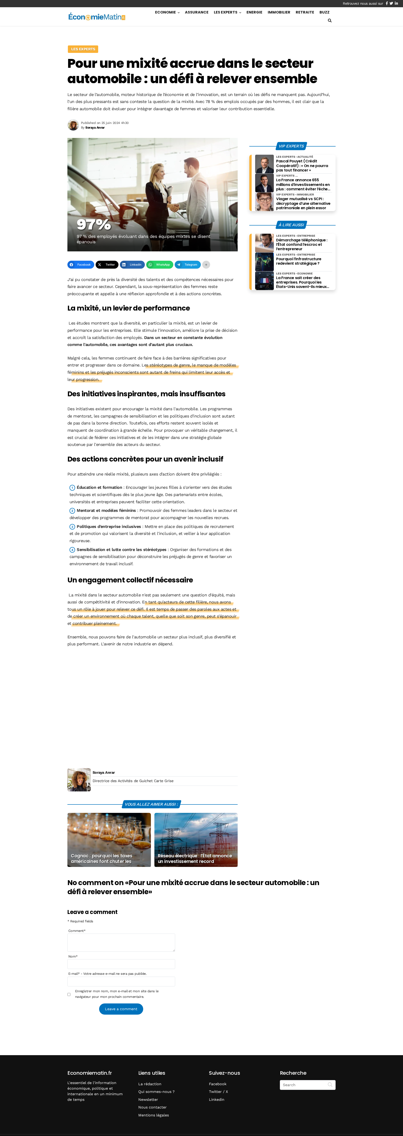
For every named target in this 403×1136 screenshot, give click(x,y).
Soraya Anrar (104, 772)
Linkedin (216, 1099)
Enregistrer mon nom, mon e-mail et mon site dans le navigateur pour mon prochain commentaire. (116, 994)
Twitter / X (218, 1091)
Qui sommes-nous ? (156, 1091)
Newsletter (148, 1099)
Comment (77, 931)
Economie (165, 12)
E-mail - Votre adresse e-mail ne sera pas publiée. (107, 973)
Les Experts (225, 12)
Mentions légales (153, 1115)
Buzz (325, 12)
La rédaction (149, 1084)
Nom (73, 956)
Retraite (305, 12)
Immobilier (279, 12)
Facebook (217, 1084)
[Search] (330, 1084)
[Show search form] (330, 21)
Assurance (196, 12)
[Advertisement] (152, 705)
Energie (254, 12)
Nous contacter (152, 1107)
